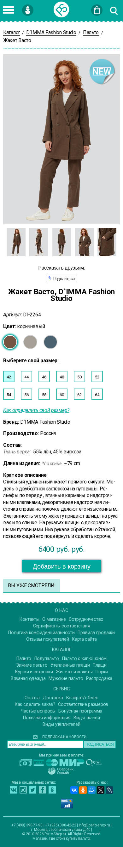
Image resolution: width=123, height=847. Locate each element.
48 (62, 377)
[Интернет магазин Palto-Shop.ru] (61, 9)
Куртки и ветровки (34, 672)
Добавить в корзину (62, 566)
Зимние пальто (31, 665)
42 (9, 377)
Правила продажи (96, 632)
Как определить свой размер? (36, 410)
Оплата (32, 698)
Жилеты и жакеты (74, 672)
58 (44, 394)
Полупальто (46, 658)
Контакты (29, 619)
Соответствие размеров (83, 704)
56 (26, 394)
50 (79, 377)
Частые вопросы (38, 711)
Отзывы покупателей (47, 639)
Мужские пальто (66, 678)
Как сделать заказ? (35, 704)
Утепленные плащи (70, 665)
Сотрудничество (86, 619)
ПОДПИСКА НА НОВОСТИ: (64, 737)
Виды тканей (86, 717)
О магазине (54, 619)
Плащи (100, 665)
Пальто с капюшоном (84, 658)
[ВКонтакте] (74, 790)
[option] (16, 242)
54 (9, 394)
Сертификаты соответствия (61, 626)
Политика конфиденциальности (41, 632)
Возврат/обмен (82, 698)
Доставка (53, 698)
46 (44, 377)
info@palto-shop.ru (94, 825)
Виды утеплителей (61, 724)
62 (79, 394)
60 (62, 394)
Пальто (23, 658)
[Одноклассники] (83, 790)
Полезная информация (46, 717)
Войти (38, 7)
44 (26, 377)
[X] (100, 790)
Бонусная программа (80, 711)
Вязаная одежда (28, 678)
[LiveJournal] (109, 790)
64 (97, 394)
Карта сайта (84, 639)
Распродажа (99, 678)
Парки (102, 672)
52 (97, 377)
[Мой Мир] (92, 790)
